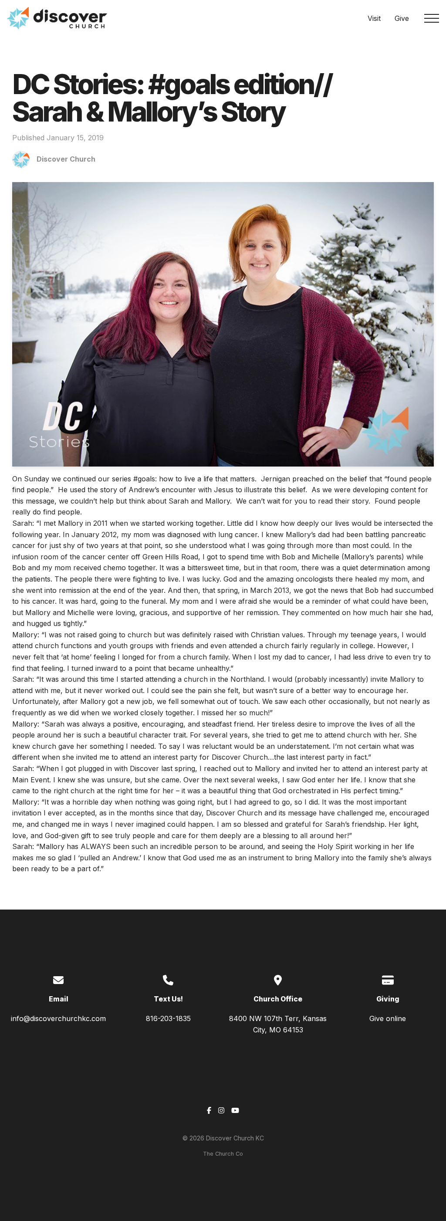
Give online (387, 1018)
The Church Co (223, 1153)
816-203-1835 (168, 1018)
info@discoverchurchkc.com (58, 1018)
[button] (431, 18)
